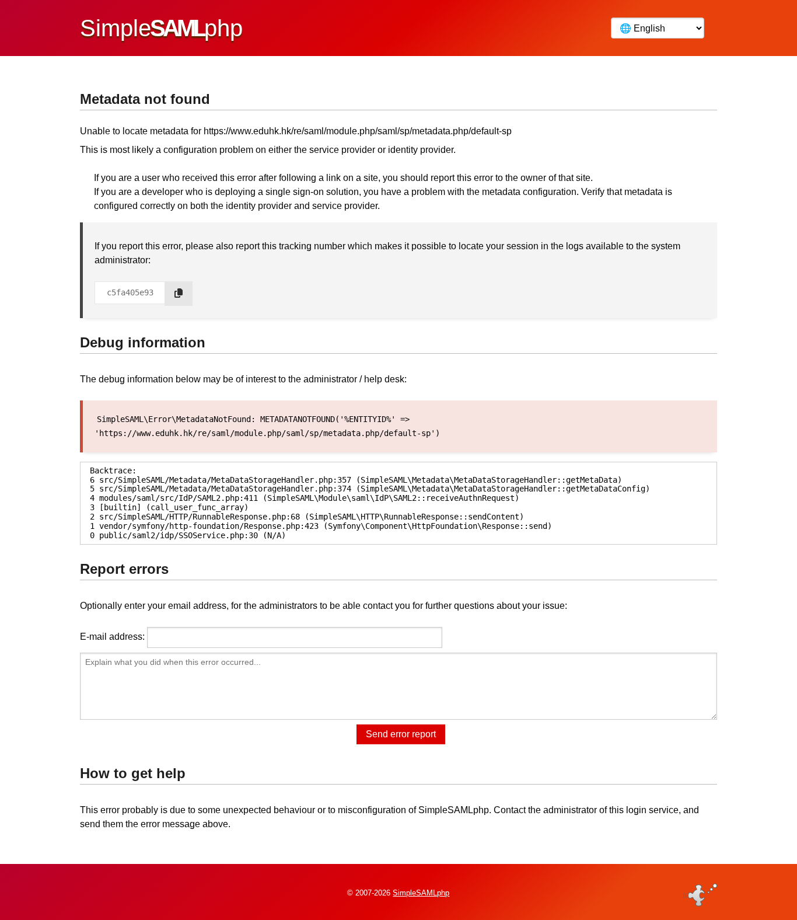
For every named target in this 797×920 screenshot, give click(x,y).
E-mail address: (112, 637)
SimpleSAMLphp (421, 892)
